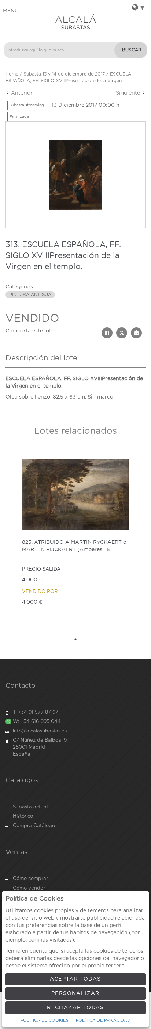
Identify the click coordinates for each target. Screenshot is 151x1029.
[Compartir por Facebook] (107, 332)
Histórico (23, 816)
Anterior (21, 93)
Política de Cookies (45, 1020)
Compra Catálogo (34, 825)
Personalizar (75, 993)
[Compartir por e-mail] (136, 332)
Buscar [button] (131, 50)
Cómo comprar (30, 878)
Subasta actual (30, 807)
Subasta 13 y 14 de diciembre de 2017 (64, 74)
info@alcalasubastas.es (40, 731)
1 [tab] (75, 639)
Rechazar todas (75, 1007)
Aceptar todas (75, 979)
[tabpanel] (75, 540)
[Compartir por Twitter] (121, 332)
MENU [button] (11, 11)
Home (11, 74)
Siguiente (128, 93)
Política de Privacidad (103, 1020)
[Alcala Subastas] (75, 22)
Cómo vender (29, 888)
